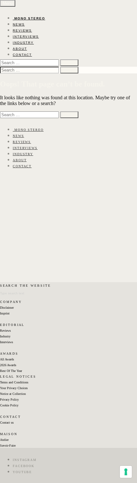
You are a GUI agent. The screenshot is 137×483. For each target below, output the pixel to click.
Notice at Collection (13, 394)
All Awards (7, 359)
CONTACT (22, 55)
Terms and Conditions (14, 382)
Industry (5, 336)
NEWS (19, 24)
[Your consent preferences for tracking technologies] (126, 472)
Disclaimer (7, 307)
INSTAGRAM (25, 460)
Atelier (4, 439)
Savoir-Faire (8, 445)
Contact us (7, 422)
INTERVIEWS (26, 36)
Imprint (5, 313)
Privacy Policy (9, 399)
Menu (8, 3)
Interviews (6, 342)
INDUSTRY (23, 42)
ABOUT (20, 48)
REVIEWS (22, 30)
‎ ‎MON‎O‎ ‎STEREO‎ (29, 18)
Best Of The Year (11, 371)
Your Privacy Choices (14, 388)
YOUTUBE (22, 472)
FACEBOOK (23, 466)
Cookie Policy (9, 405)
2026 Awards (8, 365)
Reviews (5, 330)
